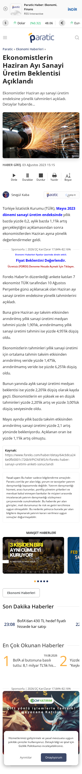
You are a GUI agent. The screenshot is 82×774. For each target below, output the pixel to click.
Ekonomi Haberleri (30, 49)
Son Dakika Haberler (28, 606)
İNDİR (72, 9)
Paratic (8, 49)
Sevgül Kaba (20, 195)
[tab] (35, 581)
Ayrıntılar (26, 757)
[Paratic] (41, 38)
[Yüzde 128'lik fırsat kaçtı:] (33, 555)
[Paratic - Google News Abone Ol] (62, 196)
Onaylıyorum (53, 757)
